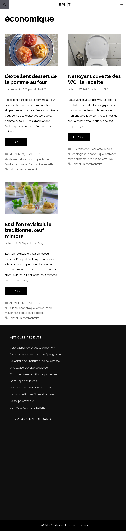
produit (92, 158)
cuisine (13, 308)
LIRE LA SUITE (15, 142)
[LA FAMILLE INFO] (64, 4)
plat (30, 312)
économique (33, 159)
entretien (110, 154)
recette (49, 164)
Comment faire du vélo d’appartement (34, 374)
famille (9, 164)
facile (45, 159)
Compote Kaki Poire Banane (27, 407)
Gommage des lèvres (23, 381)
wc (111, 158)
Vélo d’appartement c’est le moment (32, 347)
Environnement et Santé (87, 149)
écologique (79, 154)
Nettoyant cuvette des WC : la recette (94, 79)
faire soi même (77, 158)
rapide (39, 164)
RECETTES (33, 154)
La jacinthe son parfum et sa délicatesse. (35, 360)
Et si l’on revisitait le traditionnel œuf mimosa (28, 230)
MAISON (110, 149)
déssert (14, 159)
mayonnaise (12, 312)
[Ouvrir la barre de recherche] (4, 4)
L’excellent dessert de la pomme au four (31, 79)
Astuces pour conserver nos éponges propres (39, 354)
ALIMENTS (16, 154)
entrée (40, 308)
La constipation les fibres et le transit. (33, 394)
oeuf (24, 312)
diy (22, 159)
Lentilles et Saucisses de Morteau (31, 387)
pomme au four (24, 164)
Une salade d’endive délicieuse (29, 367)
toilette (102, 158)
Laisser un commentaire (24, 169)
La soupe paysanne (22, 401)
